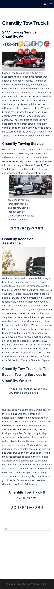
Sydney (44, 583)
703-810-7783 (27, 229)
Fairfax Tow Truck (17, 360)
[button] (45, 4)
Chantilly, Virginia (40, 360)
